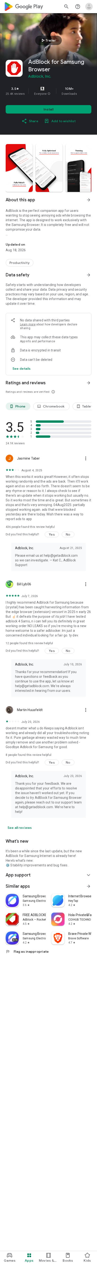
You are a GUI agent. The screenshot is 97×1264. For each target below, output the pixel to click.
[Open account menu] (89, 6)
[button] (49, 93)
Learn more (28, 324)
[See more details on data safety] (22, 368)
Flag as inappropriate (27, 951)
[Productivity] (19, 262)
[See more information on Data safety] (88, 275)
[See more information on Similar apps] (88, 886)
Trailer (48, 40)
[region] (48, 91)
